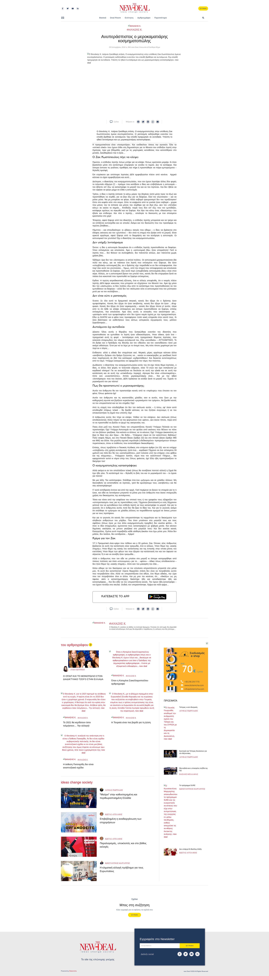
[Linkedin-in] (77, 8)
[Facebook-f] (62, 8)
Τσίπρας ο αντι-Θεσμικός (188, 707)
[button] (203, 18)
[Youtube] (72, 8)
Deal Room (115, 18)
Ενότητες (129, 18)
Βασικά (102, 18)
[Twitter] (67, 8)
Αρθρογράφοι (143, 18)
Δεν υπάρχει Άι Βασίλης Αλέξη (190, 849)
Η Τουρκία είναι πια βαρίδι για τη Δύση (131, 722)
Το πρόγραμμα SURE (187, 785)
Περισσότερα (160, 18)
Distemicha (73, 971)
